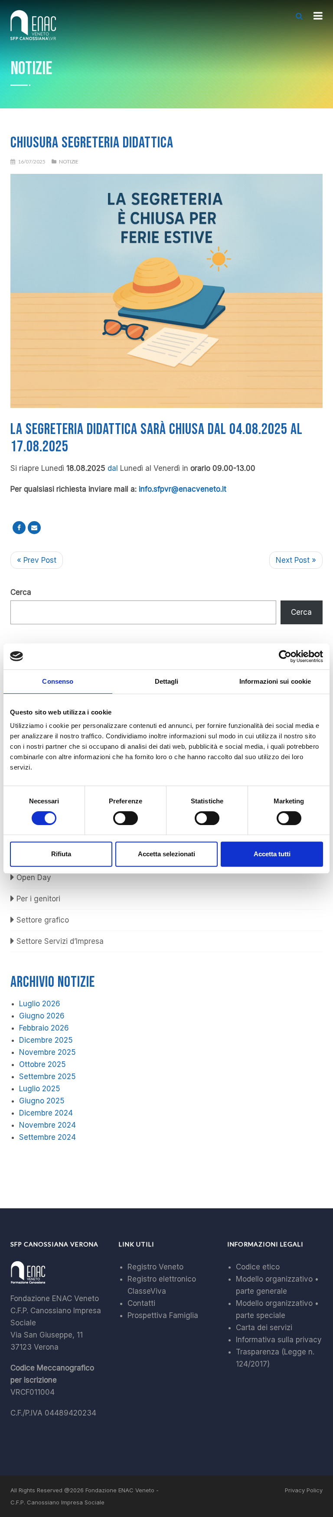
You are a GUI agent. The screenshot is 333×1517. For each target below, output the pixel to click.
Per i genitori (38, 898)
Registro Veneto (155, 1267)
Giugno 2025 (42, 1100)
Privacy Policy (304, 1490)
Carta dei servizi (264, 1327)
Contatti (141, 1303)
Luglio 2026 (39, 1003)
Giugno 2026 (42, 1015)
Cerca (20, 592)
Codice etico (258, 1267)
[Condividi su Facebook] (19, 527)
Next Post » (296, 560)
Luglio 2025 (39, 1088)
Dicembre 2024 (46, 1113)
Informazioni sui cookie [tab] (275, 681)
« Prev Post (36, 560)
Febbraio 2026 (44, 1028)
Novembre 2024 (47, 1125)
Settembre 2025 (47, 1076)
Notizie (68, 161)
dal (113, 468)
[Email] (34, 527)
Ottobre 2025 (42, 1064)
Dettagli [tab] (167, 681)
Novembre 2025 (47, 1052)
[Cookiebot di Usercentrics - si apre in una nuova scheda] (285, 656)
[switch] (125, 818)
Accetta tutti (272, 854)
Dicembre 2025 (46, 1040)
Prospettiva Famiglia (162, 1315)
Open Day (33, 877)
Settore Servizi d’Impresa (60, 941)
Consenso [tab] (57, 681)
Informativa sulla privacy (279, 1339)
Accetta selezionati (166, 854)
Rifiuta (61, 854)
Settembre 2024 (47, 1137)
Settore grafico (42, 920)
